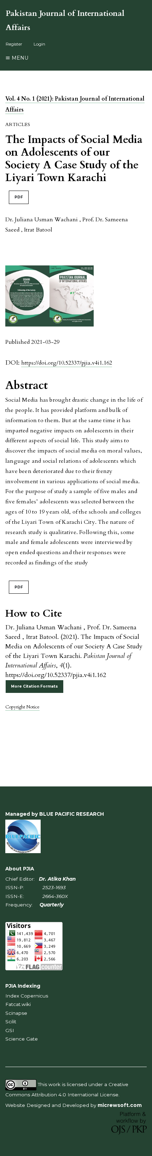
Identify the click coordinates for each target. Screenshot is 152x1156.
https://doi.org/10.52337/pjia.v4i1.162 (66, 363)
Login (39, 44)
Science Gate (21, 1039)
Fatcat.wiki (18, 1004)
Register (14, 44)
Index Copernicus (26, 996)
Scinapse (16, 1013)
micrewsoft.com (120, 1105)
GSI (9, 1030)
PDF (18, 197)
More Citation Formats (34, 686)
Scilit (10, 1021)
